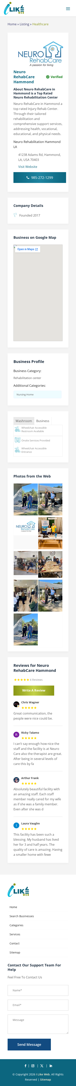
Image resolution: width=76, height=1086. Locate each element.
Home (12, 24)
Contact (14, 943)
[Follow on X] (42, 1066)
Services (15, 934)
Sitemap (15, 952)
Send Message (29, 1044)
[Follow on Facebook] (25, 1066)
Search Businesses (22, 916)
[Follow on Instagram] (33, 1066)
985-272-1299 (42, 177)
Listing (24, 24)
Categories (16, 925)
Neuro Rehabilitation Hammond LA (37, 144)
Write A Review (33, 690)
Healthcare (40, 24)
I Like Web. (43, 1074)
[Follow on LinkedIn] (51, 1066)
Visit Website (27, 167)
